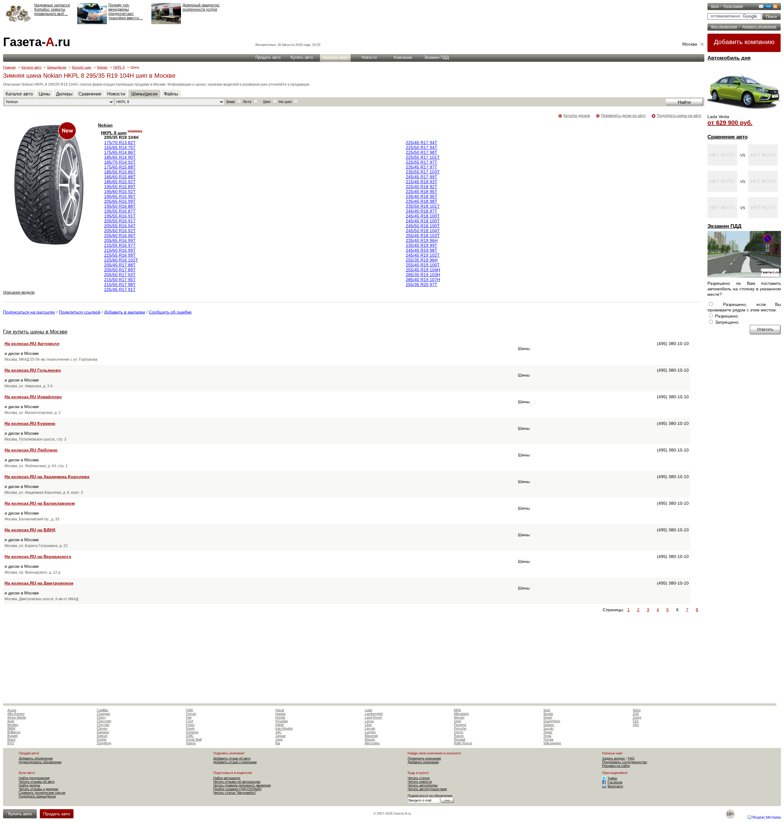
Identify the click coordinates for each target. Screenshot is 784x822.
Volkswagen (552, 743)
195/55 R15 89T (120, 186)
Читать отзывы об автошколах (237, 781)
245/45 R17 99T (421, 176)
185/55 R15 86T (120, 171)
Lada (368, 710)
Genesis (192, 732)
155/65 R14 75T (120, 147)
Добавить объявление (759, 26)
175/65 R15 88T (120, 167)
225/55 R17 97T (421, 162)
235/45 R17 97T (421, 167)
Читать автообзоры (423, 785)
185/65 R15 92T (120, 181)
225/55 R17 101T (423, 157)
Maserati (371, 736)
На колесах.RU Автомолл (32, 343)
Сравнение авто (727, 137)
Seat (546, 710)
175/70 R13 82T (120, 142)
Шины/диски (56, 67)
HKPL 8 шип (113, 132)
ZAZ (636, 714)
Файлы (171, 93)
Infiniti (279, 725)
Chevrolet (104, 721)
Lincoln (370, 728)
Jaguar (280, 736)
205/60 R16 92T (120, 230)
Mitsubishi (461, 714)
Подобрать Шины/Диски (37, 796)
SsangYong (551, 721)
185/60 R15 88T (120, 176)
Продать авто (268, 57)
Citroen (102, 728)
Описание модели (19, 292)
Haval (279, 710)
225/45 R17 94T (421, 142)
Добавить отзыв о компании (235, 762)
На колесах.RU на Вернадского (38, 556)
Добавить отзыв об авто (232, 758)
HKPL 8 (119, 67)
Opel (457, 721)
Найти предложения (34, 778)
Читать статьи (419, 778)
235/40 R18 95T (421, 196)
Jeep (279, 739)
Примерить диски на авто (623, 115)
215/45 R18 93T (421, 181)
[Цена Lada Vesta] (744, 112)
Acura (11, 710)
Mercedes (372, 743)
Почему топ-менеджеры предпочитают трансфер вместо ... (125, 11)
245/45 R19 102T (423, 255)
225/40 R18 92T (421, 186)
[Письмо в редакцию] (761, 7)
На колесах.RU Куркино (30, 423)
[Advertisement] (54, 656)
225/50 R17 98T (421, 152)
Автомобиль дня (729, 58)
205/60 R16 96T (120, 235)
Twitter (612, 778)
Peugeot (460, 725)
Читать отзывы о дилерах (38, 789)
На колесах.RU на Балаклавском (40, 503)
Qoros (458, 732)
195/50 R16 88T (120, 206)
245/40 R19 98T (421, 250)
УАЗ (636, 725)
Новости (369, 57)
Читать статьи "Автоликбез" (234, 792)
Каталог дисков (577, 115)
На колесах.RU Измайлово (33, 396)
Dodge (102, 739)
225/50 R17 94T (421, 147)
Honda (280, 717)
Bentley (12, 725)
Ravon (459, 736)
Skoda (548, 714)
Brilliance (14, 732)
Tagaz (547, 732)
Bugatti (12, 736)
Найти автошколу (226, 778)
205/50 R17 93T (120, 274)
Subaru (548, 725)
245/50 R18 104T (423, 230)
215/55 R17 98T (120, 284)
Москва (689, 44)
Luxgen (370, 732)
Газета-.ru (36, 42)
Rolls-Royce (463, 743)
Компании (403, 57)
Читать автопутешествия (427, 789)
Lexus (369, 721)
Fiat (188, 717)
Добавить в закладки (124, 312)
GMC (190, 736)
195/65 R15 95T (120, 196)
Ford (189, 721)
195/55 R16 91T (120, 216)
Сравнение (89, 93)
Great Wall (194, 739)
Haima (190, 743)
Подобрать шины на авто (679, 115)
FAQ (631, 758)
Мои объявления (724, 26)
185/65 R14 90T (120, 157)
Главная (9, 67)
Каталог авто (335, 57)
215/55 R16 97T (120, 245)
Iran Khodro (284, 728)
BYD (10, 743)
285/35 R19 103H (423, 274)
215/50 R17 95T (120, 279)
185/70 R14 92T (120, 162)
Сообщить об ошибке (170, 312)
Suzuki (548, 728)
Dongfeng (104, 743)
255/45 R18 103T (423, 235)
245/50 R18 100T (423, 225)
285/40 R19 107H (423, 279)
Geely (190, 728)
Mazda (370, 739)
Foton (190, 725)
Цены (44, 93)
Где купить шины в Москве (35, 332)
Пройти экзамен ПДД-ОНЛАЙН (237, 789)
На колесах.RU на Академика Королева (47, 476)
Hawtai (280, 714)
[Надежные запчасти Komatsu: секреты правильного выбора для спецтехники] (18, 23)
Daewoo (103, 732)
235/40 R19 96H (422, 240)
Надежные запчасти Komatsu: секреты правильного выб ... (52, 9)
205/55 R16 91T (120, 220)
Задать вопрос (613, 758)
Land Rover (373, 717)
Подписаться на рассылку (29, 312)
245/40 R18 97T (421, 211)
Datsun (102, 736)
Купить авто (302, 57)
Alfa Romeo (15, 714)
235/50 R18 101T (423, 206)
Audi (10, 721)
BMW (11, 728)
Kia (277, 743)
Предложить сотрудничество (624, 762)
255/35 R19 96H (422, 260)
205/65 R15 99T (120, 201)
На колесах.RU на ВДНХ (30, 529)
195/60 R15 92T (120, 191)
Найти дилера (29, 785)
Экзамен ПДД (724, 226)
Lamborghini (374, 714)
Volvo (637, 710)
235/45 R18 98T (421, 201)
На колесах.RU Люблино (31, 450)
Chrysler (103, 725)
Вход (715, 6)
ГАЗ (636, 721)
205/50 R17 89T (120, 269)
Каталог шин (81, 67)
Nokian (102, 67)
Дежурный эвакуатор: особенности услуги (201, 7)
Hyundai (281, 721)
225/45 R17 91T (120, 289)
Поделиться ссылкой (79, 312)
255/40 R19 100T (423, 264)
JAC (278, 732)
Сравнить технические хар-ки (42, 792)
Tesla (547, 736)
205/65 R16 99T (120, 240)
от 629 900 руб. (729, 122)
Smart (547, 717)
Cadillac (102, 710)
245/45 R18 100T (423, 216)
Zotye (637, 717)
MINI (457, 710)
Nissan (459, 717)
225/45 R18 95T (421, 191)
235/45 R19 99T (421, 245)
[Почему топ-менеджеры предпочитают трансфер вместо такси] (92, 23)
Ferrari (191, 714)
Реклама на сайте (616, 766)
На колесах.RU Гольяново (33, 370)
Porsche (460, 728)
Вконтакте (615, 786)
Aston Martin (16, 717)
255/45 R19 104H (423, 269)
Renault (459, 739)
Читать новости (420, 781)
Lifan (368, 725)
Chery (101, 717)
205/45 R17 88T (120, 264)
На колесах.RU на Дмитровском (39, 583)
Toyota (548, 739)
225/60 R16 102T (121, 260)
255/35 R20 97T (421, 284)
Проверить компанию (424, 758)
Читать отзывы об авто (37, 781)
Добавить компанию (744, 41)
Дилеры (64, 93)
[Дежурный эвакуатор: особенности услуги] (166, 23)
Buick (11, 739)
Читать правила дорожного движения (242, 785)
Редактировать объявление (40, 762)
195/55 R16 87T (120, 211)
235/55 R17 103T (423, 171)
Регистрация (733, 6)
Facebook (615, 782)
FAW (189, 710)
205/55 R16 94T (120, 225)
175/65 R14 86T (120, 152)
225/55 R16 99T (120, 255)
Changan (103, 714)
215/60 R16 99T (120, 250)
